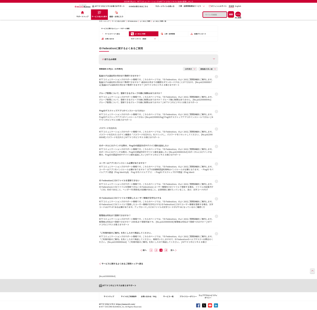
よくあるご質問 (145, 21)
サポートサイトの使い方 (164, 6)
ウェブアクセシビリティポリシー (208, 296)
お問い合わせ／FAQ (148, 296)
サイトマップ (109, 296)
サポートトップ (104, 21)
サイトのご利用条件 (129, 296)
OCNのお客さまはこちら (138, 6)
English (238, 6)
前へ (145, 250)
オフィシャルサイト (219, 6)
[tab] (192, 6)
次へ (172, 250)
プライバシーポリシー (188, 296)
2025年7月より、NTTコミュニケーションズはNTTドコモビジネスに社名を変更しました (158, 1)
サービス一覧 (168, 296)
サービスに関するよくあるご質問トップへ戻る (122, 263)
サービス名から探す (118, 21)
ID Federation (132, 21)
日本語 (231, 6)
